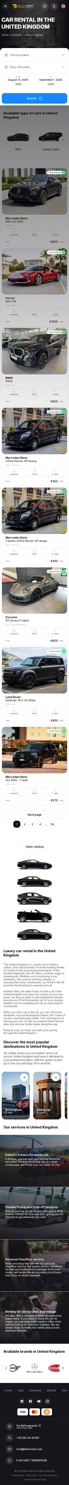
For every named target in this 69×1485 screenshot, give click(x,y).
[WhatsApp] (45, 6)
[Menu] (5, 6)
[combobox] (63, 6)
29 (52, 824)
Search (31, 98)
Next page (35, 814)
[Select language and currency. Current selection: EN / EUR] (63, 6)
